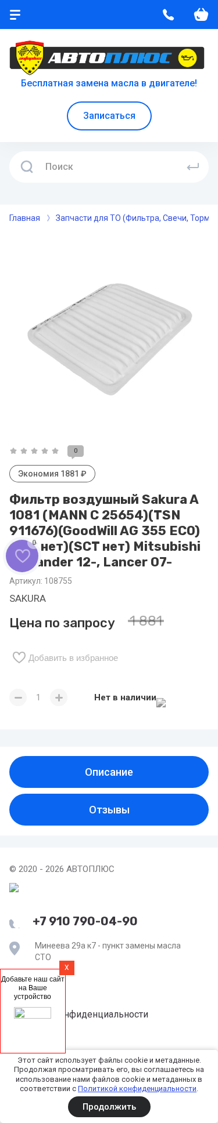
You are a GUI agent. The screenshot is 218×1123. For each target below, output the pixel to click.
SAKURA (27, 598)
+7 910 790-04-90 (85, 921)
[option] (109, 334)
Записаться (109, 115)
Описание (109, 772)
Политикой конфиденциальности (137, 1088)
